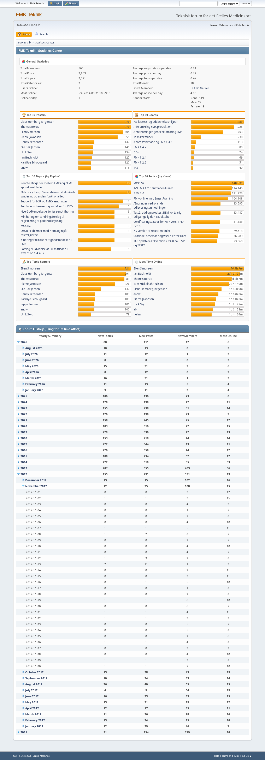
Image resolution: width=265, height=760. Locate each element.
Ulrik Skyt (27, 152)
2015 (23, 456)
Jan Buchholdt (29, 157)
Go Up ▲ (247, 755)
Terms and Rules (230, 755)
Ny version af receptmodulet (152, 231)
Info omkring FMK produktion (152, 127)
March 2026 (33, 378)
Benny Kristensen (32, 142)
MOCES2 (26, 226)
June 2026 (32, 360)
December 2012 (36, 480)
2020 (23, 426)
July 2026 (31, 354)
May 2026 (32, 366)
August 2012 (33, 684)
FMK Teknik (29, 14)
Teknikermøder (143, 137)
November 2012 (36, 486)
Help (216, 755)
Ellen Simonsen (30, 132)
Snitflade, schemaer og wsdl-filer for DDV (47, 206)
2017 (23, 444)
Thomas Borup (30, 127)
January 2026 (34, 390)
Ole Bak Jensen (30, 147)
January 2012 (34, 726)
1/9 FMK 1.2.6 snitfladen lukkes (153, 188)
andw (24, 168)
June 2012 (32, 696)
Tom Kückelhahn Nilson (148, 284)
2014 (23, 462)
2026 (23, 342)
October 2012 (34, 672)
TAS (136, 168)
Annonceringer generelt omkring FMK (158, 132)
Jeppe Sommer (30, 304)
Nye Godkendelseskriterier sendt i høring (47, 211)
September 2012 (36, 678)
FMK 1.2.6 (140, 162)
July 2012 (31, 690)
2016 (23, 450)
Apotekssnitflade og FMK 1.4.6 (153, 142)
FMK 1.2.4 (140, 157)
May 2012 (32, 702)
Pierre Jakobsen (31, 137)
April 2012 (32, 708)
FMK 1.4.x (140, 147)
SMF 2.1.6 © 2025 (22, 756)
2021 (23, 420)
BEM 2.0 (139, 193)
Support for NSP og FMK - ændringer (44, 201)
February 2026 (35, 384)
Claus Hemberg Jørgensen (37, 122)
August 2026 (33, 348)
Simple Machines (41, 756)
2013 (23, 468)
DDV (136, 152)
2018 (23, 438)
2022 (23, 414)
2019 (23, 432)
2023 (23, 408)
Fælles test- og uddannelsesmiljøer (156, 122)
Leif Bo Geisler (199, 88)
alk (135, 309)
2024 (23, 402)
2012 (23, 474)
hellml (137, 314)
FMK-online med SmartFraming (153, 198)
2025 (23, 396)
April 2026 (32, 372)
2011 (23, 732)
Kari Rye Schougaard (34, 162)
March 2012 (33, 714)
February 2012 (35, 720)
